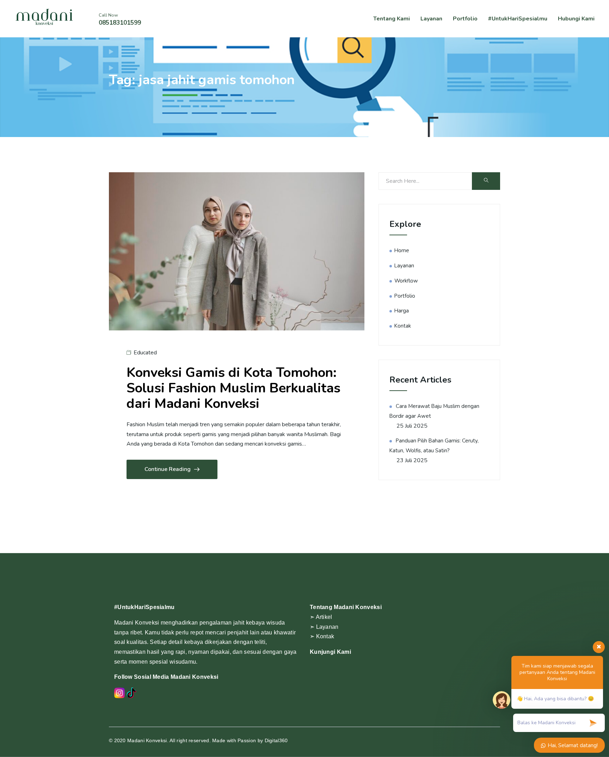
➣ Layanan (324, 627)
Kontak (402, 325)
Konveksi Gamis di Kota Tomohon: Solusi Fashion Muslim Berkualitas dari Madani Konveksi (233, 388)
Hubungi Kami (576, 19)
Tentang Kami (391, 19)
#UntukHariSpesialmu (517, 19)
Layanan (431, 19)
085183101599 (120, 23)
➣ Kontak (322, 636)
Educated (145, 352)
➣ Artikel (321, 617)
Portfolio (465, 19)
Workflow (406, 280)
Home (401, 250)
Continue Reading (167, 469)
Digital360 (276, 740)
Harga (401, 310)
